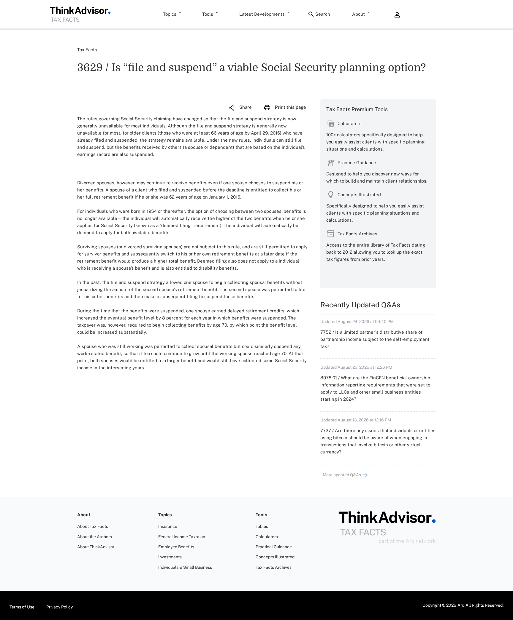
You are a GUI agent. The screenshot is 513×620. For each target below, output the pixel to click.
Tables (262, 526)
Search (322, 14)
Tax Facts (87, 49)
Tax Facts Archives (274, 567)
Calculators (267, 536)
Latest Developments (262, 14)
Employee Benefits (176, 546)
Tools (207, 14)
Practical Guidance (274, 546)
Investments (170, 557)
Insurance (167, 526)
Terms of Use (22, 607)
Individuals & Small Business (185, 567)
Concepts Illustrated (275, 557)
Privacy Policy (59, 607)
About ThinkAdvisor (95, 546)
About (358, 14)
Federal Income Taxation (181, 536)
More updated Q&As (342, 474)
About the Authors (94, 536)
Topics (169, 14)
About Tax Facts (92, 526)
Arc (460, 605)
